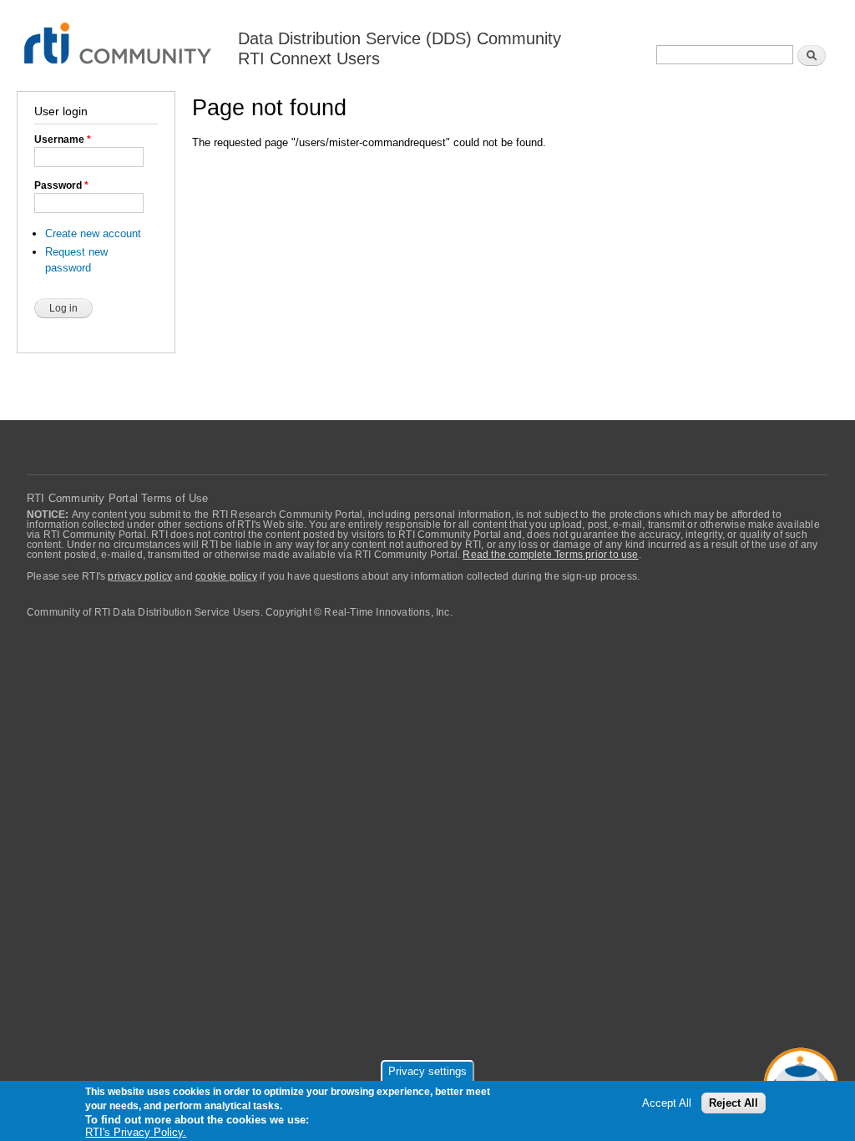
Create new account (93, 233)
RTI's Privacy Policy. (135, 1132)
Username (62, 139)
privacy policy (140, 576)
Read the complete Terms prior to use (550, 555)
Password (61, 185)
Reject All (733, 1103)
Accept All (666, 1103)
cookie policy (226, 576)
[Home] (119, 34)
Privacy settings (427, 1071)
